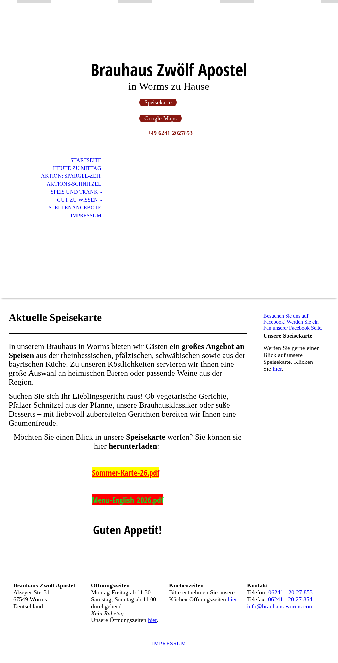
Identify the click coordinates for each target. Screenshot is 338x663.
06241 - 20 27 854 (290, 599)
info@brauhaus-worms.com (280, 606)
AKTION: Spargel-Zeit (71, 176)
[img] (169, 35)
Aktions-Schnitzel (74, 184)
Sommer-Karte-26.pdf (125, 472)
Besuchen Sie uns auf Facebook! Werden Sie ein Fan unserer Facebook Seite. (292, 322)
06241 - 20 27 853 (290, 592)
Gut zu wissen (77, 200)
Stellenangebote (75, 207)
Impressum (86, 215)
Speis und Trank (74, 192)
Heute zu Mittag (77, 168)
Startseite (85, 160)
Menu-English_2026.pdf (127, 499)
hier (277, 368)
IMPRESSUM (169, 643)
